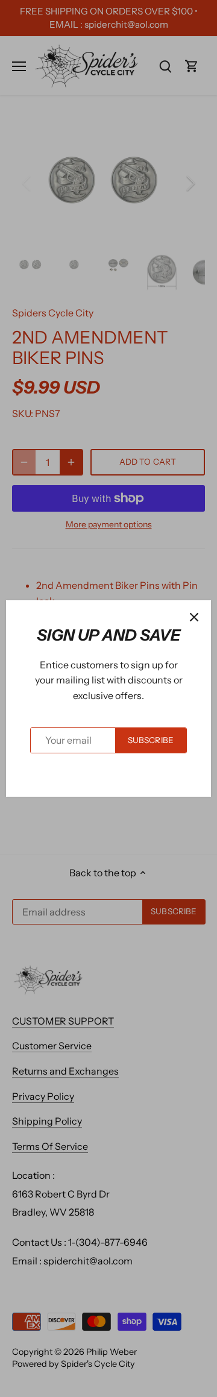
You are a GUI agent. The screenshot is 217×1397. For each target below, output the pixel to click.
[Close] (194, 617)
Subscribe (151, 740)
